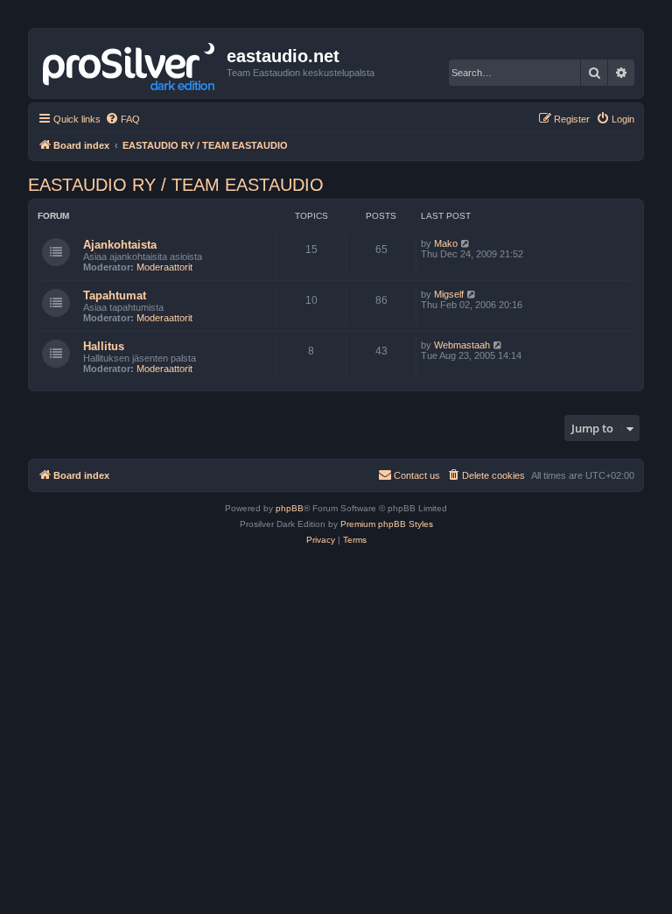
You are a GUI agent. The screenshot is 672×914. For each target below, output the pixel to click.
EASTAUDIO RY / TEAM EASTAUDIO (176, 184)
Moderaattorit (164, 267)
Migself (449, 294)
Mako (446, 243)
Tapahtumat (114, 295)
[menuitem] (122, 119)
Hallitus (103, 346)
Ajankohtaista (120, 244)
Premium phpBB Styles (386, 524)
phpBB (290, 508)
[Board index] (130, 63)
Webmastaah (462, 345)
